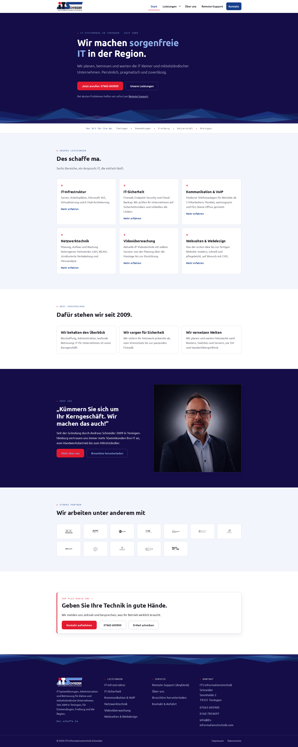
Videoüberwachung (139, 241)
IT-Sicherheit (133, 191)
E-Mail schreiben (143, 625)
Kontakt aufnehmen (79, 625)
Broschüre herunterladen (107, 453)
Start (154, 6)
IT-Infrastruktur (73, 191)
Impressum (218, 740)
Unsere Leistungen (142, 86)
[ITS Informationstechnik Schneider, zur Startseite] (70, 6)
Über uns (190, 6)
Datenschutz (234, 740)
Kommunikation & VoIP (204, 191)
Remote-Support (212, 6)
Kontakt (234, 6)
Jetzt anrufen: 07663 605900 (100, 86)
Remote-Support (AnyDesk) (170, 685)
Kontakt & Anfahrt (164, 704)
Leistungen (170, 6)
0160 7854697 (209, 713)
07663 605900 (112, 625)
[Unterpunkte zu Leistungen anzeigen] (180, 6)
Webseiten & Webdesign (206, 241)
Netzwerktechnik (75, 241)
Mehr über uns (70, 453)
